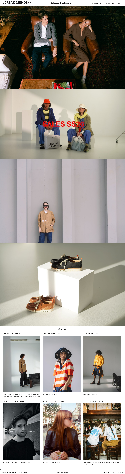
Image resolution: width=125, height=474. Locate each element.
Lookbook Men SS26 (90, 333)
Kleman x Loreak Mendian (12, 333)
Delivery (20, 472)
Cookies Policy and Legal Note (9, 472)
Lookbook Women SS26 (51, 333)
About (105, 472)
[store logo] (17, 2)
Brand (62, 3)
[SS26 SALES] (62, 124)
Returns (25, 472)
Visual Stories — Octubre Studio (54, 401)
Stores (109, 472)
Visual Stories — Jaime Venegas (13, 401)
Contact (115, 472)
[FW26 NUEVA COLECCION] (62, 47)
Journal (68, 3)
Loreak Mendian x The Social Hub (95, 401)
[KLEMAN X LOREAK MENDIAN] (62, 201)
